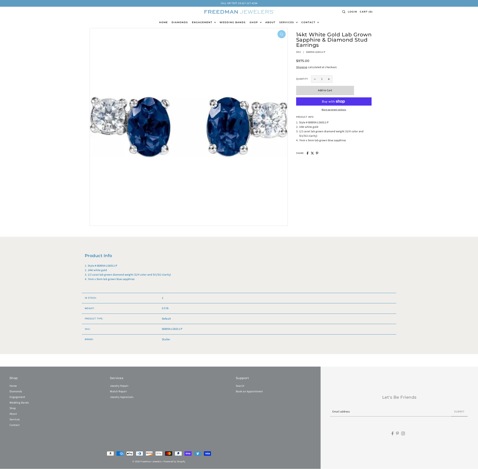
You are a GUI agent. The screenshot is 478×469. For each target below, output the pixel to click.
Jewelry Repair (119, 386)
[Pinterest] (397, 433)
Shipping (301, 67)
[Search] (344, 11)
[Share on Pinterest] (317, 153)
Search (240, 386)
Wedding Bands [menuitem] (233, 22)
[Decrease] (314, 79)
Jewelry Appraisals (121, 397)
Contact (15, 425)
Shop (13, 408)
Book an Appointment (249, 391)
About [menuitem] (270, 22)
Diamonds (16, 391)
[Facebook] (393, 433)
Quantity (302, 79)
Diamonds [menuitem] (180, 22)
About (13, 414)
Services (15, 419)
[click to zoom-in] (281, 34)
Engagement (17, 397)
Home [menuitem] (163, 22)
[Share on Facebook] (307, 153)
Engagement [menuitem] (202, 22)
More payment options (334, 109)
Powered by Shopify (174, 461)
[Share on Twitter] (312, 153)
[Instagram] (403, 433)
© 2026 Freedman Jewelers (147, 461)
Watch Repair (118, 391)
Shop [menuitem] (254, 22)
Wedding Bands (19, 403)
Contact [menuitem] (308, 22)
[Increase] (329, 79)
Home (13, 386)
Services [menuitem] (287, 22)
